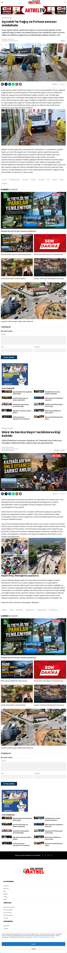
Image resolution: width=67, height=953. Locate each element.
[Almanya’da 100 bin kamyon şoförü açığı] (39, 405)
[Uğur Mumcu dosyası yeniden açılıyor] (7, 411)
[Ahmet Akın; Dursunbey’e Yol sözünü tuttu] (50, 243)
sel (49, 179)
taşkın (55, 179)
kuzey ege (41, 179)
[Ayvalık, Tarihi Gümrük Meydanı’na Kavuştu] (50, 267)
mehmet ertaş (30, 610)
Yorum (3, 334)
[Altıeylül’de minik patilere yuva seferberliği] (7, 405)
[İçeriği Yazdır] (20, 84)
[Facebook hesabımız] (42, 855)
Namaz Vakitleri (8, 910)
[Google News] (62, 84)
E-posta (37, 347)
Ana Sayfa (6, 926)
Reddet (33, 949)
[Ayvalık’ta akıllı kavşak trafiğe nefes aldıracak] (33, 300)
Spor (4, 891)
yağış (61, 179)
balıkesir (25, 179)
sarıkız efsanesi (42, 610)
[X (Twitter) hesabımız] (45, 855)
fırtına (34, 179)
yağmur (5, 183)
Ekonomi (6, 888)
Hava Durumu (7, 912)
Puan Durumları (8, 915)
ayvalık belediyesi (15, 179)
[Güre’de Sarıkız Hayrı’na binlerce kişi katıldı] (17, 243)
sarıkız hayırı (53, 610)
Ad (2, 347)
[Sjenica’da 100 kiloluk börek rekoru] (39, 417)
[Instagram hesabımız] (48, 855)
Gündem (56, 450)
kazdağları (20, 610)
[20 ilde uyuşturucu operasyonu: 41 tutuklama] (7, 417)
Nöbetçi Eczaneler (8, 907)
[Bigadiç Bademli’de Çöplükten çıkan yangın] (7, 392)
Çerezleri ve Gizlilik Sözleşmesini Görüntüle (44, 937)
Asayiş (5, 897)
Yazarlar (5, 928)
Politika (5, 894)
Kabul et (33, 944)
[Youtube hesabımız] (51, 855)
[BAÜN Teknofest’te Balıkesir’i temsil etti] (39, 398)
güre (11, 610)
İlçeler (63, 41)
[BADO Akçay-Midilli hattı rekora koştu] (39, 411)
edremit (5, 610)
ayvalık (5, 179)
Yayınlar (5, 918)
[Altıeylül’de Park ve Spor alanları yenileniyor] (33, 210)
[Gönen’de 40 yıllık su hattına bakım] (17, 267)
